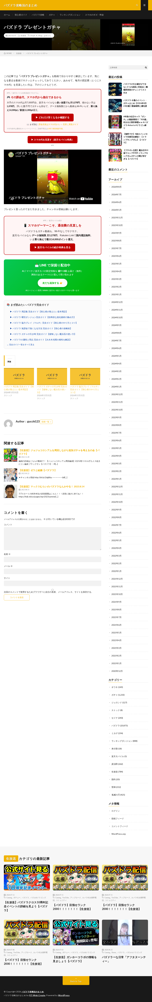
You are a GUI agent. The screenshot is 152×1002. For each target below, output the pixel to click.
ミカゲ (114, 733)
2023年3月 (116, 463)
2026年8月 (116, 187)
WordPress (64, 995)
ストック (115, 710)
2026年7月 (116, 194)
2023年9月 (116, 417)
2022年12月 (117, 486)
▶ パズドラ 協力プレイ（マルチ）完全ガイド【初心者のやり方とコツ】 (44, 323)
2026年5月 (116, 210)
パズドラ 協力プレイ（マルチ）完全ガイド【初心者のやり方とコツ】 (85, 389)
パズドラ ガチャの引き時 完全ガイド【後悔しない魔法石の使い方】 (52, 389)
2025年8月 (116, 240)
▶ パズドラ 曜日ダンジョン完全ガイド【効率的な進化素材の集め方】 (43, 317)
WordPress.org (118, 834)
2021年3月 (116, 648)
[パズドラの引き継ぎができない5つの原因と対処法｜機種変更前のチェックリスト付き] (115, 89)
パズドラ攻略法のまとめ (33, 991)
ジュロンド (116, 702)
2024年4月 (116, 363)
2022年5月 (116, 540)
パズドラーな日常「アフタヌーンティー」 (124, 959)
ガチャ (52, 14)
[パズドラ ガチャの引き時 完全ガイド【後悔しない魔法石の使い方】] (52, 376)
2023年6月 (116, 440)
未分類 (114, 748)
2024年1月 (116, 386)
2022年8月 (116, 517)
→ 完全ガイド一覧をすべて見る (20, 345)
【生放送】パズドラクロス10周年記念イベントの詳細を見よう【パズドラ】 (26, 906)
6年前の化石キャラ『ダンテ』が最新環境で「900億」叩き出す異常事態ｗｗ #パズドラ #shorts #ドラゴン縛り (135, 122)
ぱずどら (47, 35)
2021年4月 (116, 640)
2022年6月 (116, 532)
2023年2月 (116, 471)
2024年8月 (116, 333)
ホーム (7, 14)
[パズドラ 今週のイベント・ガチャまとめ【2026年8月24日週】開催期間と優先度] (115, 105)
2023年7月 (116, 432)
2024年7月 (116, 340)
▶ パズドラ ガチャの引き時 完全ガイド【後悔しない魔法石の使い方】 (43, 334)
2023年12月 (117, 394)
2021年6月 (116, 625)
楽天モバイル (117, 756)
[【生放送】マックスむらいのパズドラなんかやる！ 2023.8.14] (10, 491)
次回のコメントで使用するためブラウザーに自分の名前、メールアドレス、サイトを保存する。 (48, 592)
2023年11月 (117, 402)
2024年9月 (116, 325)
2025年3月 (116, 279)
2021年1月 (116, 663)
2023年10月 (117, 409)
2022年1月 (116, 571)
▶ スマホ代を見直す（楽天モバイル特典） (52, 139)
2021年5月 (116, 632)
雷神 (113, 787)
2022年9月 (116, 509)
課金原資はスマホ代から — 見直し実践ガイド (58, 124)
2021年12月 (117, 578)
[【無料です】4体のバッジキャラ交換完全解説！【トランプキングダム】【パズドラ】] (115, 139)
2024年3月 (116, 371)
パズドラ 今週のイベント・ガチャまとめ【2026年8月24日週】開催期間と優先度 (135, 103)
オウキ (114, 687)
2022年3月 (116, 555)
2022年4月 (116, 548)
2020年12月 (117, 671)
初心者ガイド (21, 14)
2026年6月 (116, 202)
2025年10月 (117, 225)
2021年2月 (116, 655)
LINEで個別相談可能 (55, 128)
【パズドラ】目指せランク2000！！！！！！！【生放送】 (72, 907)
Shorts (113, 952)
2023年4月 (116, 456)
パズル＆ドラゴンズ (134, 952)
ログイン (115, 811)
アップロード (75, 897)
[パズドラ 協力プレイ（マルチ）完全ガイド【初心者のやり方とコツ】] (85, 376)
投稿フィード (117, 818)
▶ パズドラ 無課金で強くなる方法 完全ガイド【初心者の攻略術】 (41, 328)
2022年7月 (116, 525)
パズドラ (115, 725)
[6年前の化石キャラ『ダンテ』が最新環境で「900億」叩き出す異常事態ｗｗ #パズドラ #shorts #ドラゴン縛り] (115, 121)
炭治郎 (114, 764)
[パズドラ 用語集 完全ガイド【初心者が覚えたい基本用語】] (19, 376)
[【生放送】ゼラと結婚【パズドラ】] (10, 475)
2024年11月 (117, 309)
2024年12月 (117, 302)
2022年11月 (117, 494)
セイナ (114, 718)
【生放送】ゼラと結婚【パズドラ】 (38, 470)
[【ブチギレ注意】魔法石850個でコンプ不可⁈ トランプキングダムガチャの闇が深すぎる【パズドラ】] (115, 155)
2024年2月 (116, 379)
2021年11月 (117, 586)
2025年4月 (116, 271)
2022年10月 (117, 502)
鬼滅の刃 (115, 794)
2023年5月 (116, 448)
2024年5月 (116, 356)
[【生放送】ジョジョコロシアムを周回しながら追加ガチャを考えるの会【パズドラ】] (10, 455)
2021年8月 (116, 609)
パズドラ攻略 (38, 14)
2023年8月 (116, 425)
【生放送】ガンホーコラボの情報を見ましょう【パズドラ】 (75, 959)
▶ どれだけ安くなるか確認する (52, 117)
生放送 (23, 35)
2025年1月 (116, 294)
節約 (113, 779)
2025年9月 (116, 233)
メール (8, 566)
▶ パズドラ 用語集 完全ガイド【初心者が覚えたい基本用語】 (39, 311)
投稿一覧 (45, 422)
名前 (7, 554)
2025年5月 (116, 263)
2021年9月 (116, 602)
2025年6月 (116, 256)
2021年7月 (116, 617)
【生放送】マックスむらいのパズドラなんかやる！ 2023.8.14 (51, 486)
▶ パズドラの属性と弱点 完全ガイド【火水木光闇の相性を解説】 (40, 339)
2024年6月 (116, 348)
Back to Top (75, 981)
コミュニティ (61, 900)
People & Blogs (36, 35)
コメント (8, 525)
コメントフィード (119, 826)
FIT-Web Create (37, 995)
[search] (146, 67)
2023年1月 (116, 479)
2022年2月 (116, 563)
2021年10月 (117, 594)
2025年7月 (116, 248)
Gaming (9, 897)
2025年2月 (116, 286)
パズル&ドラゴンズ (38, 897)
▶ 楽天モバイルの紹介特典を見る (52, 247)
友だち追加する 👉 (52, 282)
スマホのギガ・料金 (94, 14)
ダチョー (16, 897)
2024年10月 (117, 317)
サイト (7, 578)
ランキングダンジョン (70, 14)
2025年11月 (117, 217)
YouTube (65, 897)
